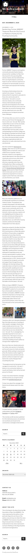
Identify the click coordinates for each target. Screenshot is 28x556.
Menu (14, 17)
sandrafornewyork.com (15, 379)
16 (10, 454)
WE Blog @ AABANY (13, 9)
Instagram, (18, 411)
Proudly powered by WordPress (10, 552)
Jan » (21, 463)
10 (14, 451)
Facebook (5, 413)
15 (7, 454)
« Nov (7, 463)
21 (3, 457)
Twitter (12, 413)
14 (4, 454)
